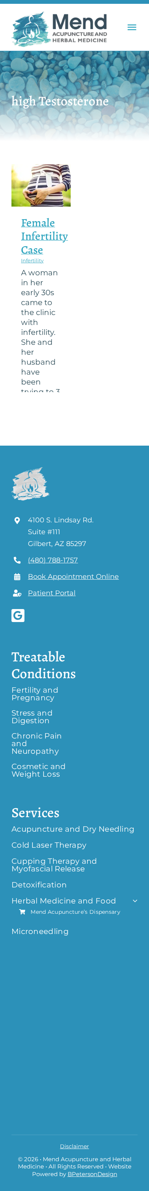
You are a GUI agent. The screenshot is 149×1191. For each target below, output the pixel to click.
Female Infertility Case (44, 236)
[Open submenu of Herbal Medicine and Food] (133, 901)
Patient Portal (52, 593)
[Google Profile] (17, 615)
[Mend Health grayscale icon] (30, 468)
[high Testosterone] (41, 185)
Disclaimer (74, 1146)
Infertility (32, 260)
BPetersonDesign (92, 1174)
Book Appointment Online (73, 576)
